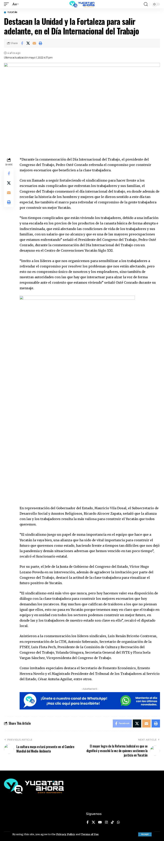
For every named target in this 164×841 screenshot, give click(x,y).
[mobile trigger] (7, 4)
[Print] (40, 43)
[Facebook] (87, 822)
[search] (146, 4)
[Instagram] (106, 822)
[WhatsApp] (118, 822)
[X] (93, 822)
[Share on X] (28, 43)
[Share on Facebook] (22, 43)
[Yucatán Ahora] (82, 4)
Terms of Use (89, 834)
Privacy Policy (65, 834)
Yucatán (12, 12)
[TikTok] (112, 822)
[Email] (34, 43)
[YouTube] (100, 822)
